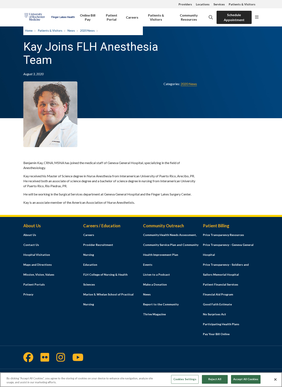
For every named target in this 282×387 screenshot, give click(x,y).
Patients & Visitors (242, 4)
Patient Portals (34, 284)
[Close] (275, 379)
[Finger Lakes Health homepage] (49, 17)
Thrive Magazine (154, 314)
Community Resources (189, 17)
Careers (132, 17)
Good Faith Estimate (217, 304)
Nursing (88, 254)
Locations (203, 4)
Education (90, 264)
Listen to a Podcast (156, 274)
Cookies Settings (184, 379)
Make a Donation (155, 284)
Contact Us (31, 244)
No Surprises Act (214, 314)
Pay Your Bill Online (216, 334)
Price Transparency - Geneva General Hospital (228, 249)
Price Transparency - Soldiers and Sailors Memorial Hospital (226, 269)
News (147, 294)
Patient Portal (111, 17)
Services (219, 4)
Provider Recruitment (98, 244)
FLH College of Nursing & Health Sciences (105, 279)
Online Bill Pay (87, 17)
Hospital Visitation (36, 254)
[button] (257, 17)
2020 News (189, 84)
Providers (185, 4)
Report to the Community (161, 304)
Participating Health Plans (221, 324)
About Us (29, 235)
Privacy (28, 294)
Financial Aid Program (218, 294)
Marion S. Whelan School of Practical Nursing (108, 299)
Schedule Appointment (234, 17)
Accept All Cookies (245, 379)
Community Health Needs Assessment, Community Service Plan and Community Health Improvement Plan (170, 244)
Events (147, 264)
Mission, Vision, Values (38, 274)
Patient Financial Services (220, 284)
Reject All (214, 379)
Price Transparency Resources (223, 235)
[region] (141, 379)
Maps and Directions (37, 264)
